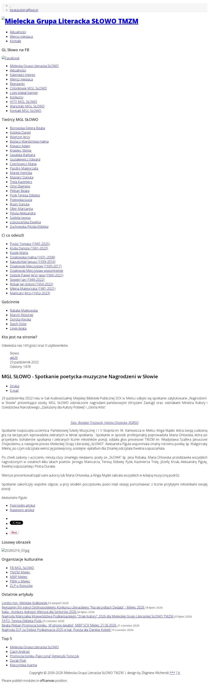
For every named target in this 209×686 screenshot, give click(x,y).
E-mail (14, 390)
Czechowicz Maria (23, 164)
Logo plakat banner (24, 92)
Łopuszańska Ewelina (25, 222)
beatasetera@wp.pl (24, 10)
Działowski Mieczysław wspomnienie (36, 270)
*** (172, 673)
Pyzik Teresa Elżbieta (25, 195)
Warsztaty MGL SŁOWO (27, 106)
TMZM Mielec (20, 572)
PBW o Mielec (20, 581)
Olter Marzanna (21, 208)
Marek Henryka (21, 173)
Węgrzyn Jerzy (20, 137)
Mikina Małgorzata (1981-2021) (33, 288)
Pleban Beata (19, 191)
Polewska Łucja (21, 199)
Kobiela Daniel (20, 132)
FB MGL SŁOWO (22, 568)
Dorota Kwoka (20, 319)
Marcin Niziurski (21, 315)
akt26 (14, 357)
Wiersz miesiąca (21, 36)
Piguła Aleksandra (23, 213)
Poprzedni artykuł (22, 505)
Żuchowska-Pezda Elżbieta (29, 226)
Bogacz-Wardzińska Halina (29, 141)
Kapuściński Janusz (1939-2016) (33, 261)
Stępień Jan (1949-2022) (27, 279)
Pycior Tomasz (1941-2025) (30, 244)
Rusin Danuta (19, 204)
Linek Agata (18, 328)
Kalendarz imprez (22, 75)
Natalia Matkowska (24, 310)
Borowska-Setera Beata (27, 128)
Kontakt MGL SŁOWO (25, 110)
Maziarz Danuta (21, 177)
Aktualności (18, 32)
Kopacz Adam (20, 146)
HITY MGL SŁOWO (23, 101)
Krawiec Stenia (20, 150)
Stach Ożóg (18, 324)
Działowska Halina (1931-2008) (32, 257)
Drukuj (14, 386)
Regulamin (17, 84)
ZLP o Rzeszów (21, 585)
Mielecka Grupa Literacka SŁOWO (34, 66)
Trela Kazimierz (21, 182)
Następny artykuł (22, 510)
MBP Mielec (19, 577)
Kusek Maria (19, 252)
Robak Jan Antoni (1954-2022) (31, 284)
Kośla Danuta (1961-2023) (29, 248)
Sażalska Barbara (22, 155)
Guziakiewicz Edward (25, 159)
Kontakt (15, 41)
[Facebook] (10, 58)
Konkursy (16, 97)
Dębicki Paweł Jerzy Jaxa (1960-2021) (36, 275)
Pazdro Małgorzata (24, 168)
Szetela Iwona (20, 217)
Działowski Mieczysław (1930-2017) (36, 266)
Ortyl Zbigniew (20, 186)
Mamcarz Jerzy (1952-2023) (30, 293)
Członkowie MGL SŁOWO (28, 88)
